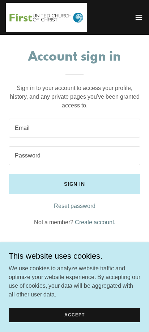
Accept (74, 314)
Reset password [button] (74, 206)
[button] (139, 17)
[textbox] (74, 128)
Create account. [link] (95, 222)
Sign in (74, 184)
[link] (46, 17)
